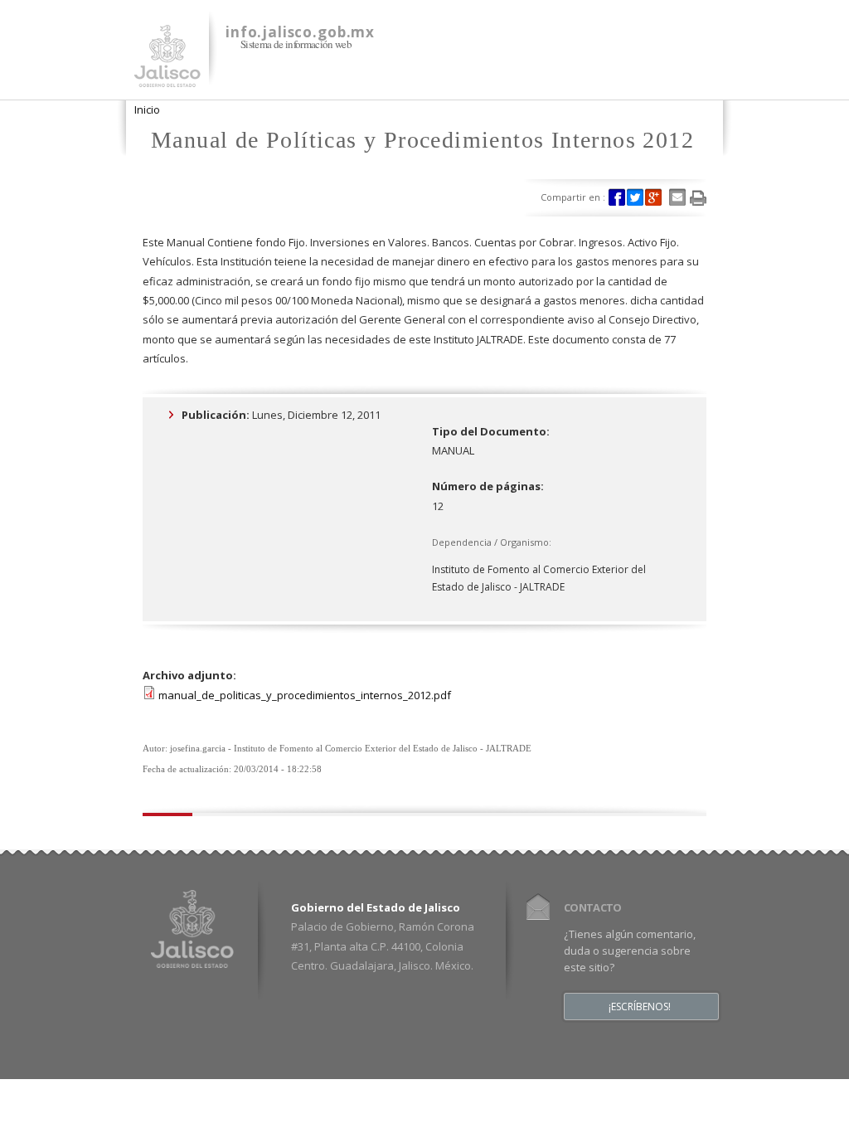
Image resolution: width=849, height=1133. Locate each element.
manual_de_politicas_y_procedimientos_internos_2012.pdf (304, 695)
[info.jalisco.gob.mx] (167, 77)
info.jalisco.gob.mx (300, 31)
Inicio (147, 109)
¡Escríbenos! (640, 1007)
